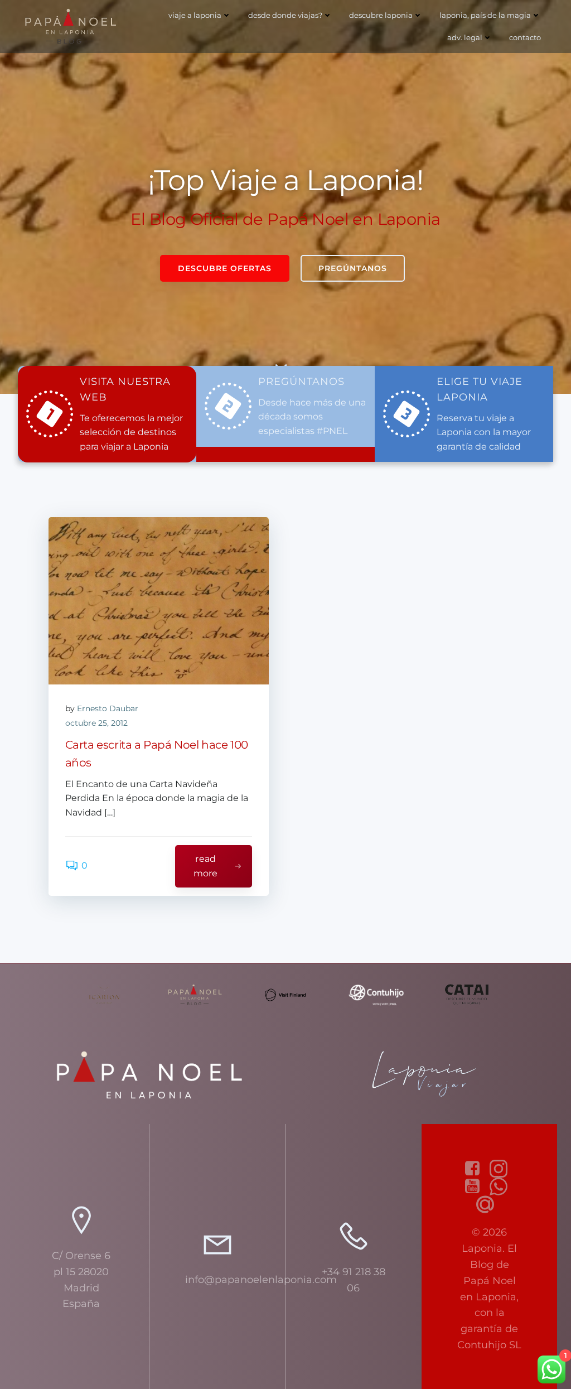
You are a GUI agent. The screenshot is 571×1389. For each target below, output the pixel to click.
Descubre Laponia (381, 15)
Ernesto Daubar (107, 708)
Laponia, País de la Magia (485, 15)
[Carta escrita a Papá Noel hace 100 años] (159, 600)
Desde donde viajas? (285, 15)
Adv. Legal (464, 37)
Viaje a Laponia (194, 15)
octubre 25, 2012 (96, 723)
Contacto (525, 37)
